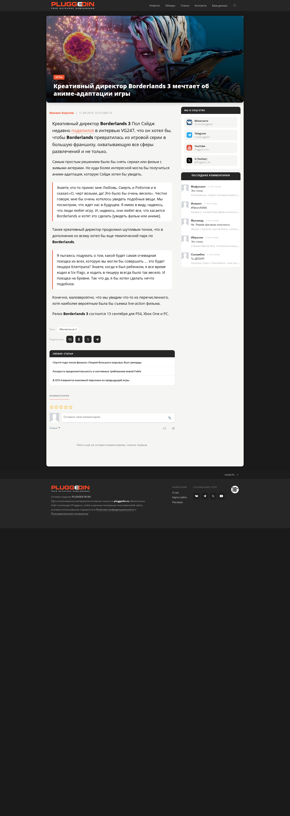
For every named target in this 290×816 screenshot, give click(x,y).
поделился (82, 130)
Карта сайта (179, 497)
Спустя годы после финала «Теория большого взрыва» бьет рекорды (97, 362)
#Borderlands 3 (68, 329)
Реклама (177, 502)
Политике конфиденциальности (115, 509)
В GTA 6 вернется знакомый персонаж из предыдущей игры (91, 380)
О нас (175, 492)
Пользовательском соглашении (69, 513)
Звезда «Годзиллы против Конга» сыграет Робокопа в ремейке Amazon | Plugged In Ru (239, 229)
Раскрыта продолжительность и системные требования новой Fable (97, 371)
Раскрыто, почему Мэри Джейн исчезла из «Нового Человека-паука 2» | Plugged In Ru (239, 212)
